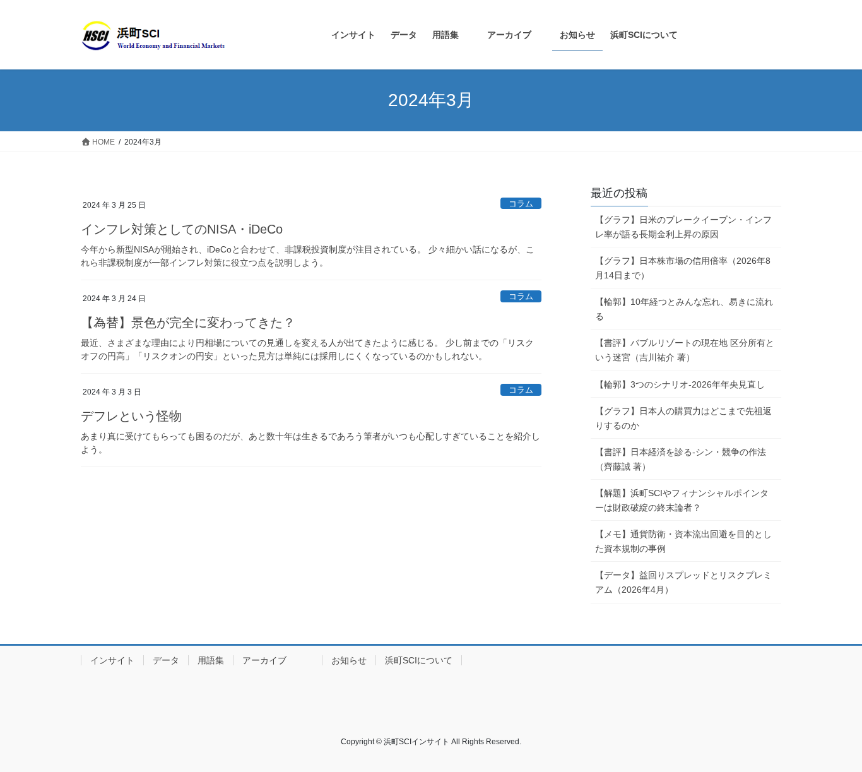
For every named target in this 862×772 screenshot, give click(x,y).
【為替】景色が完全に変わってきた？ (188, 323)
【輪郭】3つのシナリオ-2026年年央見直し (680, 384)
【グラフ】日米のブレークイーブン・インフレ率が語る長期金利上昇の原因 (683, 227)
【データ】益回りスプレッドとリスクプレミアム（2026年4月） (683, 582)
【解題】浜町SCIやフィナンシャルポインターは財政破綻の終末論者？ (682, 500)
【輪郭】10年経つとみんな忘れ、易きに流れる (684, 309)
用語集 (211, 660)
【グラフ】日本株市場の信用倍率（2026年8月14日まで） (682, 268)
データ (166, 660)
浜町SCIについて (418, 660)
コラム (521, 203)
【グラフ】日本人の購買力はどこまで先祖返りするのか (683, 418)
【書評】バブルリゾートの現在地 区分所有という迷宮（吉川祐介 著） (684, 350)
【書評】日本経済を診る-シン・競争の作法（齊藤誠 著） (680, 459)
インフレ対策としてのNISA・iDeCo (182, 229)
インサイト (112, 660)
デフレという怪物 (131, 416)
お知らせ (349, 660)
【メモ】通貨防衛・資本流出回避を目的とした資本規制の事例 (683, 541)
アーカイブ (277, 660)
